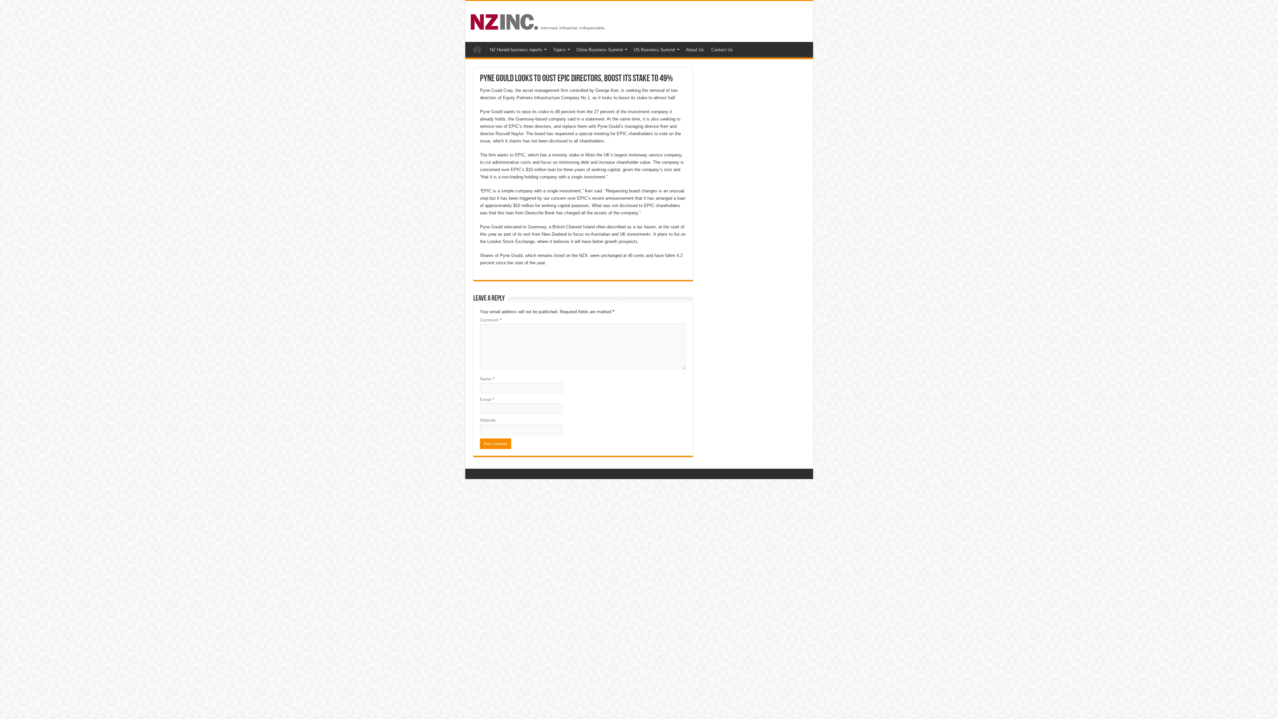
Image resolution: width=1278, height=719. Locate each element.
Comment (491, 320)
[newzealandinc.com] (539, 21)
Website (488, 420)
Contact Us (722, 49)
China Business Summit (599, 49)
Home (477, 49)
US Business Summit (654, 49)
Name (487, 378)
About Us (695, 49)
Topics (559, 49)
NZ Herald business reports (516, 49)
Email (487, 399)
